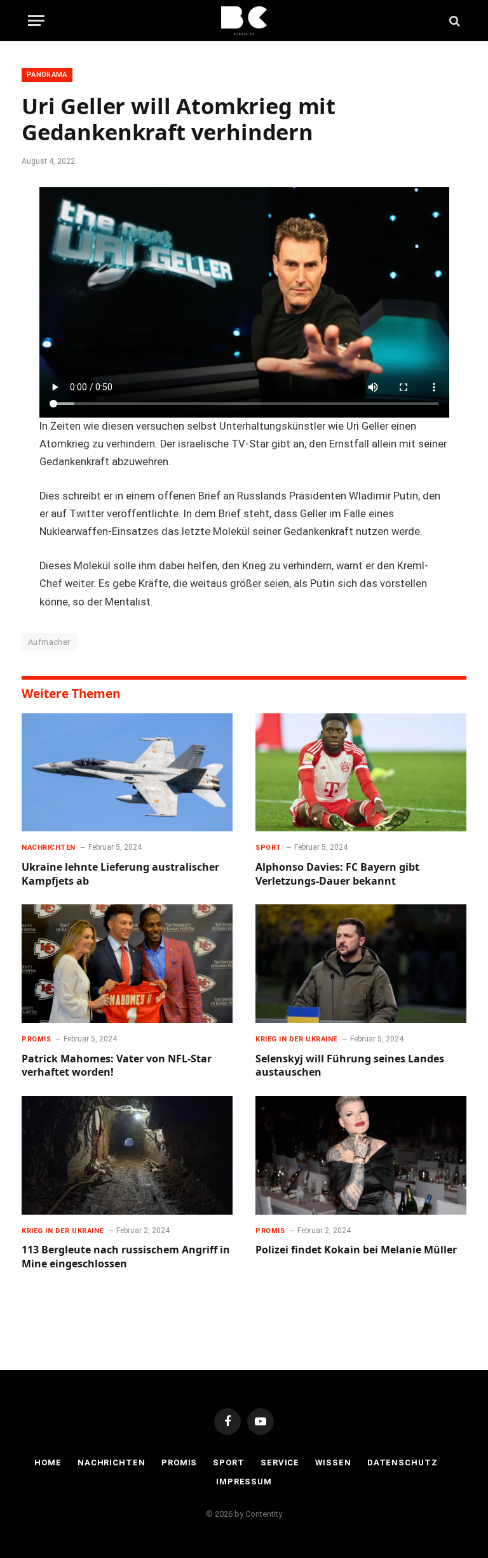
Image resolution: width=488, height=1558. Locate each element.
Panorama (47, 74)
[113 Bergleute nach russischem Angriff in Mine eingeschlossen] (127, 1155)
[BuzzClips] (244, 20)
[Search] (453, 20)
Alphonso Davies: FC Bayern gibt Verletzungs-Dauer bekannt (337, 874)
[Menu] (36, 20)
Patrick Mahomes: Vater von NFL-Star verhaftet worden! (117, 1065)
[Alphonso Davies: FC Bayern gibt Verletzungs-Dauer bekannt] (360, 772)
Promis (36, 1039)
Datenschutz (402, 1462)
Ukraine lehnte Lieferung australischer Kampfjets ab (120, 874)
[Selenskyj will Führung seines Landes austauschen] (360, 963)
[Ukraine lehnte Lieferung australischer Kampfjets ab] (127, 772)
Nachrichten (49, 847)
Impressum (244, 1481)
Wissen (333, 1462)
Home (48, 1462)
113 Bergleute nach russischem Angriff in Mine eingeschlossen (126, 1257)
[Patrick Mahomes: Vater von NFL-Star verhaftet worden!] (127, 963)
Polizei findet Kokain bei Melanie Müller (356, 1250)
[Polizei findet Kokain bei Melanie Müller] (360, 1155)
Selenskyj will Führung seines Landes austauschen (349, 1065)
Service (280, 1462)
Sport (268, 847)
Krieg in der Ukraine (296, 1039)
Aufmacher (49, 642)
